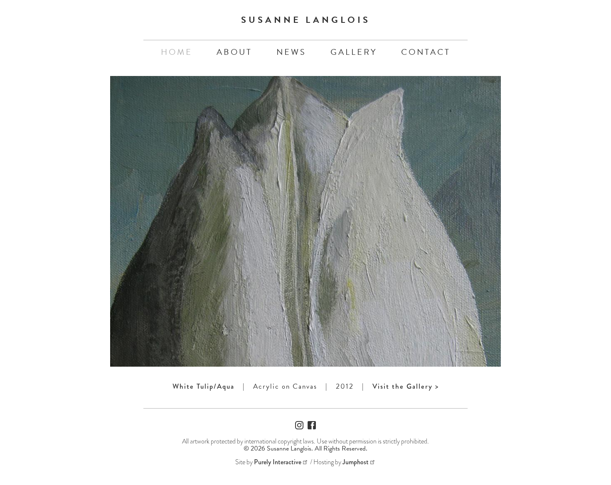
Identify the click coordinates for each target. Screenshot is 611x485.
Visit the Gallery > (405, 386)
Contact (426, 52)
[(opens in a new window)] (299, 427)
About (234, 52)
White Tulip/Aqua (203, 386)
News (291, 52)
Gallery (353, 52)
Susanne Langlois (305, 20)
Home (176, 52)
